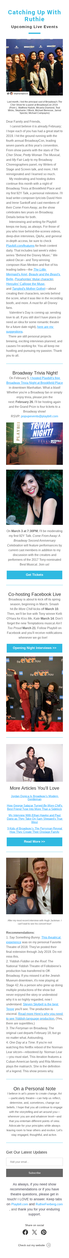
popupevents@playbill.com (39, 416)
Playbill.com (19, 1204)
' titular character (34, 279)
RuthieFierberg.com (49, 1204)
